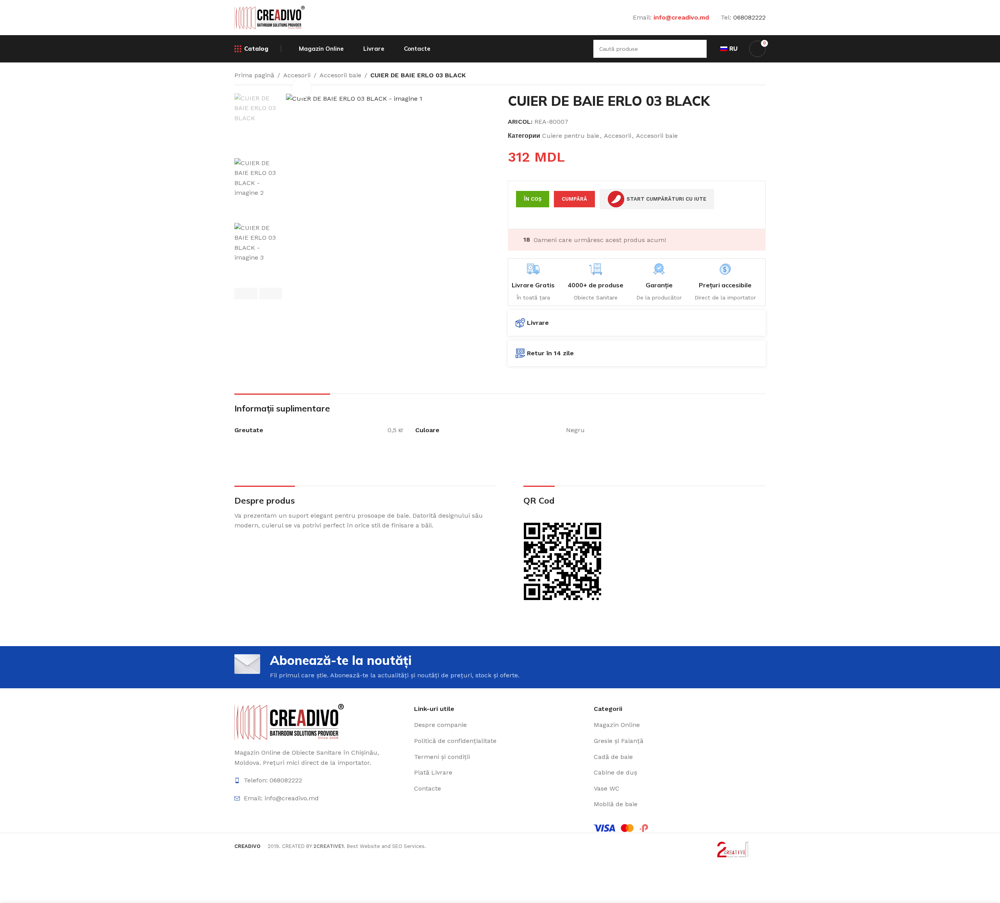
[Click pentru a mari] (301, 88)
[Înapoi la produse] (751, 75)
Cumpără (574, 199)
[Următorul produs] (761, 75)
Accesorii (617, 135)
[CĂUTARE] (698, 49)
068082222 (749, 17)
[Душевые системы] (289, 721)
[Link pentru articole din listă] (320, 780)
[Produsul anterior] (742, 75)
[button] (245, 293)
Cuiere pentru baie (570, 135)
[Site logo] (269, 17)
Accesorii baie (340, 75)
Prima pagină (254, 75)
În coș (532, 199)
